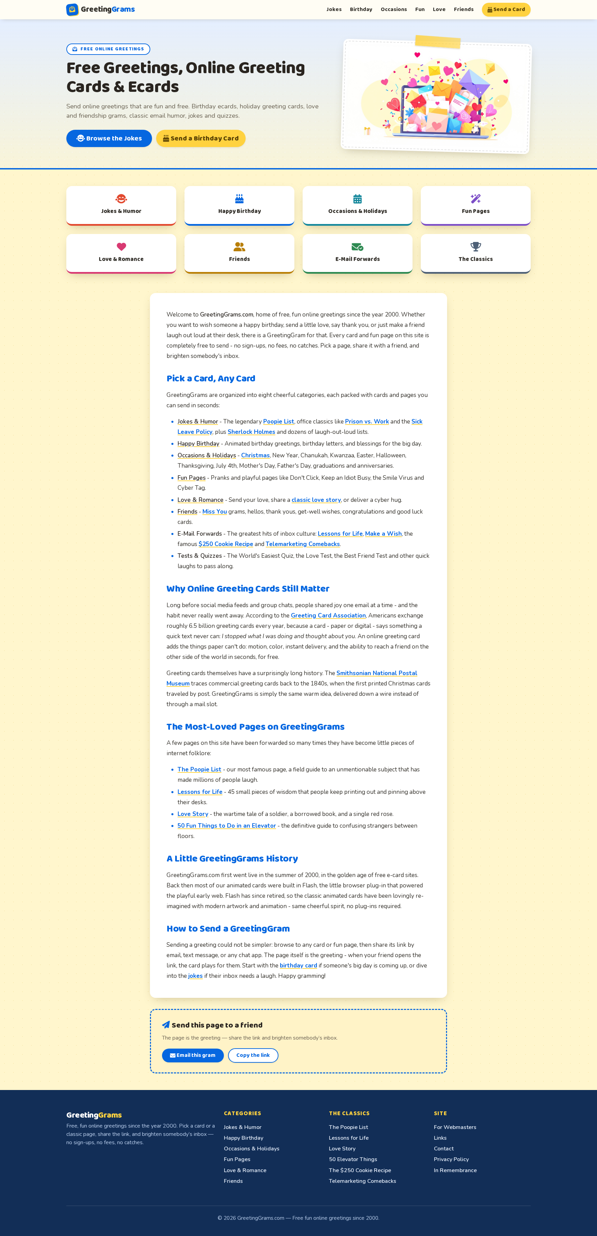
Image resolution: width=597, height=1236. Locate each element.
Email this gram (196, 1055)
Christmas (255, 455)
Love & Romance (245, 1170)
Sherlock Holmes (251, 432)
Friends (464, 9)
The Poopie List (199, 769)
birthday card (298, 966)
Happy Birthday (243, 1138)
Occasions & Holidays (251, 1148)
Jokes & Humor (243, 1127)
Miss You (214, 512)
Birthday (361, 9)
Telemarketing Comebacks (303, 544)
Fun (420, 9)
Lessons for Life (340, 534)
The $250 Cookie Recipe (360, 1170)
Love (439, 9)
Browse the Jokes (113, 138)
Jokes (334, 9)
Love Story (193, 814)
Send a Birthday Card (204, 138)
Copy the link (253, 1055)
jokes (195, 976)
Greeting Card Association (328, 616)
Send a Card (508, 9)
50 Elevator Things (353, 1159)
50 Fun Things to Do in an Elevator (227, 826)
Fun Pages (237, 1159)
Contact (444, 1148)
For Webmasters (455, 1127)
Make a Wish (383, 534)
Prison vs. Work (367, 422)
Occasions (394, 9)
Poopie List (278, 422)
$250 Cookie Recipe (226, 544)
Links (440, 1138)
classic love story (316, 500)
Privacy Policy (451, 1159)
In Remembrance (455, 1170)
